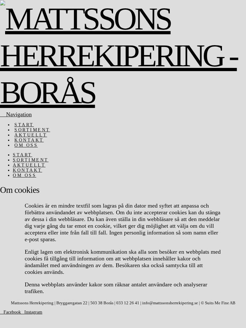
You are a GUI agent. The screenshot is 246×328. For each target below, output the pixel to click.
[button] (16, 114)
